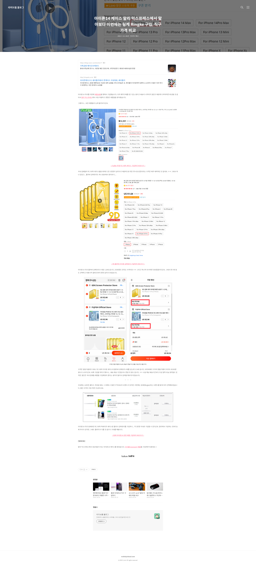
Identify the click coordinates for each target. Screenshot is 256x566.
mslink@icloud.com (128, 556)
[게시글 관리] (86, 469)
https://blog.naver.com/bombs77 (91, 63)
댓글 (95, 507)
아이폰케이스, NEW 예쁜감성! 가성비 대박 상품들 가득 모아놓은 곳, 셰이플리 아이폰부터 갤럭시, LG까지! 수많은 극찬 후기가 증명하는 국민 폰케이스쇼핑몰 (121, 84)
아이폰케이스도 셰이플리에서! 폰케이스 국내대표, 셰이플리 (102, 80)
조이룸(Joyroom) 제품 (133, 447)
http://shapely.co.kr (86, 77)
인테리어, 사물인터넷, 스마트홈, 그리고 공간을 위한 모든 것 (113, 517)
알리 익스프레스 (86, 97)
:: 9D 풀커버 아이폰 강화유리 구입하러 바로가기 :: (128, 264)
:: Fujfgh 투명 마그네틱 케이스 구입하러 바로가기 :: (128, 165)
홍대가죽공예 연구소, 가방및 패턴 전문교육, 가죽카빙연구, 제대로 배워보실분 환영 (107, 68)
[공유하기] (84, 469)
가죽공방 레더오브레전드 (89, 66)
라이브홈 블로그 (16, 7)
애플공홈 (98, 94)
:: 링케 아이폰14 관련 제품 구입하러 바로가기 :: (128, 435)
